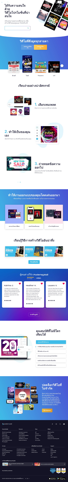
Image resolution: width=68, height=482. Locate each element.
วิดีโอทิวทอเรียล (51, 432)
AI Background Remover (22, 452)
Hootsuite (44, 452)
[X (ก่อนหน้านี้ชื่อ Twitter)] (60, 424)
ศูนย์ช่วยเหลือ (53, 450)
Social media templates (23, 435)
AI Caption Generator (21, 455)
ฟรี (35, 432)
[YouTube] (64, 424)
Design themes (22, 437)
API (51, 455)
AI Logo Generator (20, 453)
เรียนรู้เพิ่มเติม (34, 262)
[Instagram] (56, 424)
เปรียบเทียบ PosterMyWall (36, 446)
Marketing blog (51, 437)
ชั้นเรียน (49, 433)
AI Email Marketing (6, 452)
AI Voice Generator (21, 450)
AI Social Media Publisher (7, 450)
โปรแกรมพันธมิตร (6, 437)
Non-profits (37, 440)
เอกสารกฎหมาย (54, 457)
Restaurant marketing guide (53, 438)
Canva (32, 449)
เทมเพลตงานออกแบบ (23, 432)
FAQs (52, 453)
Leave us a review (5, 438)
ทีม (35, 437)
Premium (37, 433)
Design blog (50, 435)
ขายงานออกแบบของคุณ (7, 440)
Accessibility (53, 452)
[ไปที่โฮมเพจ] (5, 2)
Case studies (5, 435)
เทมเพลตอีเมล (22, 433)
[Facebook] (52, 424)
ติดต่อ (52, 449)
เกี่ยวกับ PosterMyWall (6, 432)
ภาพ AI (3, 455)
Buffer (43, 450)
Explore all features (23, 440)
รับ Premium (47, 410)
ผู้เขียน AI (4, 453)
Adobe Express (34, 452)
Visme (43, 449)
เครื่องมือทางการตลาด (23, 438)
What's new (4, 433)
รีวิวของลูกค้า (5, 441)
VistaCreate (33, 450)
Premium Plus (38, 435)
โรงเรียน (37, 438)
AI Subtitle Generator (21, 449)
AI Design (4, 449)
